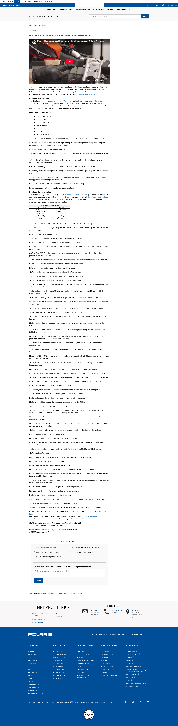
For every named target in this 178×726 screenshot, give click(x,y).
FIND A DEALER (117, 634)
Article (44, 25)
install (68, 593)
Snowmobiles (52, 9)
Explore (110, 9)
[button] (92, 612)
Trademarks (94, 702)
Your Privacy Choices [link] (63, 702)
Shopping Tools (66, 9)
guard (56, 593)
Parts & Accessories (82, 9)
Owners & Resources (123, 9)
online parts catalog (82, 519)
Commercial (38, 1)
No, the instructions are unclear (47, 552)
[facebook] (125, 702)
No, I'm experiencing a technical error (49, 557)
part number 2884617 (57, 101)
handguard (51, 593)
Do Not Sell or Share (107, 702)
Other (74, 557)
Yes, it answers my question (46, 547)
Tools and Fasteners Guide (84, 94)
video (38, 593)
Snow (17, 1)
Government (48, 1)
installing (80, 593)
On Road (23, 1)
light (60, 593)
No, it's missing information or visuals (85, 547)
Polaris (3, 1)
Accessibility (85, 702)
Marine (30, 1)
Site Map (45, 702)
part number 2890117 (73, 194)
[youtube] (148, 702)
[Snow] (11, 5)
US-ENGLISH (137, 634)
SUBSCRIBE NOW (97, 634)
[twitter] (140, 702)
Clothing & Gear (98, 9)
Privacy (52, 702)
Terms (77, 702)
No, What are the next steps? (82, 552)
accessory (44, 593)
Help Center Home (35, 25)
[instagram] (133, 702)
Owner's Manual (90, 516)
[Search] (102, 5)
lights (64, 593)
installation (74, 593)
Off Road (10, 1)
